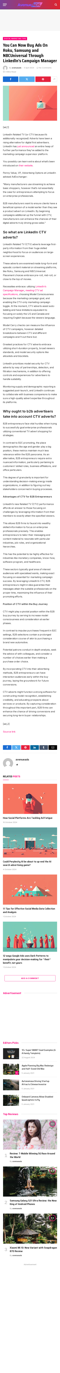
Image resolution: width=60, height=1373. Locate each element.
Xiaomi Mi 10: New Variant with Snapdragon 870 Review (33, 1249)
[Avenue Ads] (30, 4)
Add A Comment (30, 978)
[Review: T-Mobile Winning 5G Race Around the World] (30, 1135)
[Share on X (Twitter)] (27, 79)
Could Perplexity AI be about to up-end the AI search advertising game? (27, 863)
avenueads (16, 68)
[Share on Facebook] (10, 79)
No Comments (45, 68)
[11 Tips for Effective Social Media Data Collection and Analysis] (30, 890)
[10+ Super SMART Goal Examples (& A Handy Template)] (11, 1053)
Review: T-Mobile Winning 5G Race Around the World (32, 1155)
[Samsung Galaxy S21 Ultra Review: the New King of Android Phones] (30, 1181)
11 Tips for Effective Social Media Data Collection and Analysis (29, 910)
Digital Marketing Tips (15, 39)
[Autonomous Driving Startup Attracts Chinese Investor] (11, 1084)
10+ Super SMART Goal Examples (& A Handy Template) (39, 1051)
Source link (9, 731)
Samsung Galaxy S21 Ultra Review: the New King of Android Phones (33, 1202)
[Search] (55, 4)
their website (26, 165)
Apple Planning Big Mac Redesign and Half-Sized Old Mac (37, 1067)
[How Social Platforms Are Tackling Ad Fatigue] (30, 799)
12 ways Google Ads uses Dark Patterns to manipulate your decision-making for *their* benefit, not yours (27, 959)
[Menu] (5, 4)
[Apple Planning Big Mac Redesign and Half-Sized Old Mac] (11, 1069)
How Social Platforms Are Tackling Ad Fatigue (27, 818)
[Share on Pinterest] (43, 79)
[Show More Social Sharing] (54, 79)
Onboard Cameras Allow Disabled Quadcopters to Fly (37, 1098)
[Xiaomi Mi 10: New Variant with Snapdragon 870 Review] (30, 1229)
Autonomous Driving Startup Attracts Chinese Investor (35, 1082)
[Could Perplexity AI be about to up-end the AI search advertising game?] (30, 842)
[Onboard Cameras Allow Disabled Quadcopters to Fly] (11, 1100)
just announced (25, 146)
